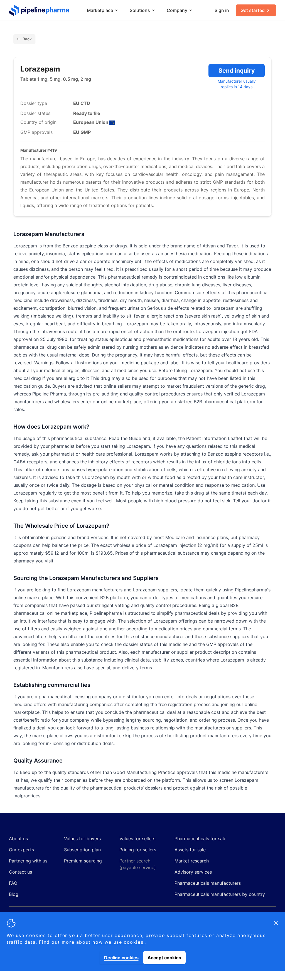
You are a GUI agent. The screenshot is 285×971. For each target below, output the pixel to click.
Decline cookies (121, 957)
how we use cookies (118, 942)
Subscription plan (82, 849)
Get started (252, 10)
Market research (192, 861)
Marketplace (100, 10)
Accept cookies (164, 957)
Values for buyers (82, 838)
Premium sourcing (83, 861)
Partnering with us (28, 861)
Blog (13, 894)
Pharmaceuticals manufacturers (208, 883)
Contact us (20, 872)
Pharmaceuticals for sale (200, 838)
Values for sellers (137, 838)
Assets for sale (190, 849)
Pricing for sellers (137, 849)
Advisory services (193, 872)
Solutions (140, 10)
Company (177, 10)
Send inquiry (236, 70)
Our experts (21, 849)
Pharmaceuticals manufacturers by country (220, 894)
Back (27, 38)
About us (18, 838)
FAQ (13, 883)
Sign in (222, 10)
